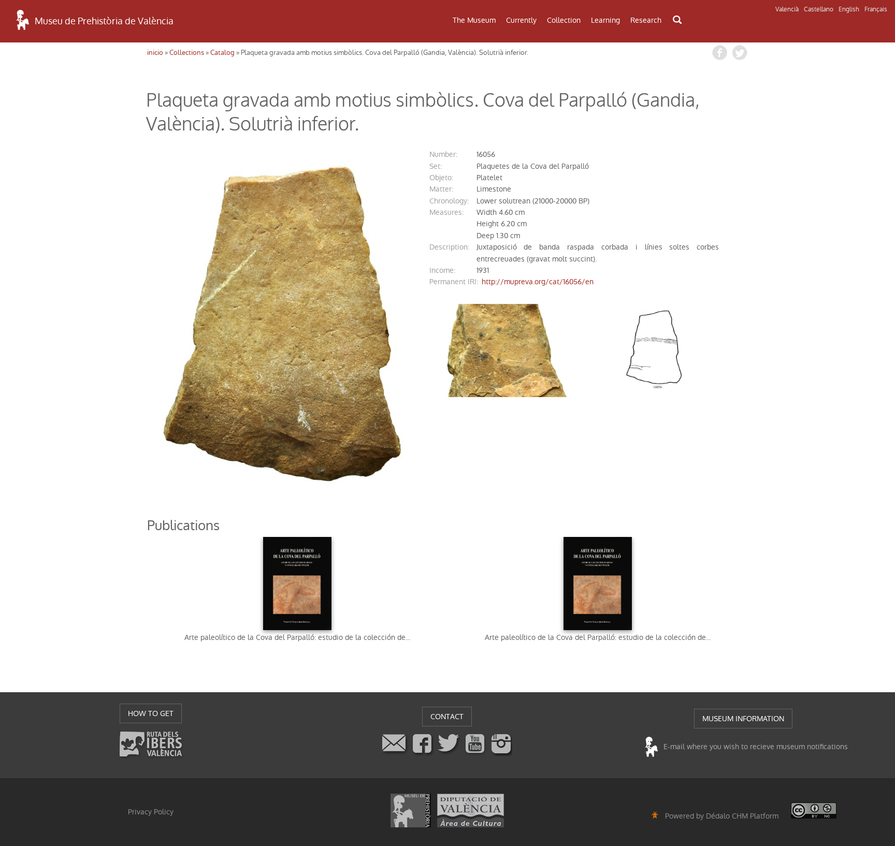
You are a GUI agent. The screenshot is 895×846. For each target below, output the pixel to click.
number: (443, 154)
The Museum (474, 20)
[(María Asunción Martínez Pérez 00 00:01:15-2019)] (282, 323)
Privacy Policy (151, 812)
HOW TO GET (151, 713)
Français (875, 9)
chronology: (449, 201)
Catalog (222, 52)
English (849, 9)
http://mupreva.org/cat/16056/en (538, 281)
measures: (446, 212)
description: (449, 247)
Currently (521, 20)
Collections (186, 52)
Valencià (787, 9)
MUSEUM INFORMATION (743, 718)
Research (645, 20)
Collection (564, 20)
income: (442, 270)
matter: (441, 189)
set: (435, 166)
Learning (605, 20)
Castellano (818, 9)
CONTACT (447, 716)
